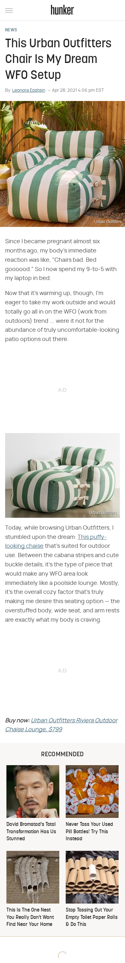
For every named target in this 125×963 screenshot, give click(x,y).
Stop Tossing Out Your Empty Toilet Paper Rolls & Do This (92, 917)
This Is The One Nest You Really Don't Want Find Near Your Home (30, 917)
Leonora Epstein (28, 90)
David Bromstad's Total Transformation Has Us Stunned (31, 832)
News (11, 30)
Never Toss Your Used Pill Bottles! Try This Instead (89, 832)
